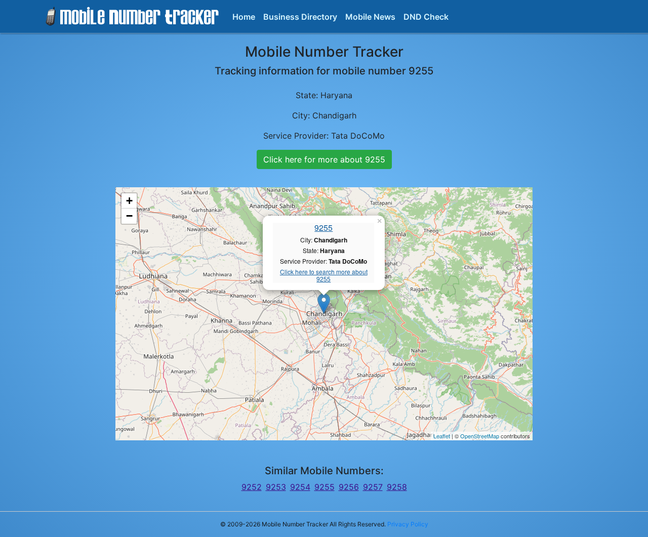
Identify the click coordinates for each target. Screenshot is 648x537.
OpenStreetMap (479, 436)
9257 (373, 487)
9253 (276, 487)
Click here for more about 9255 (324, 159)
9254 (300, 487)
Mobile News (370, 17)
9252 (251, 487)
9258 (397, 487)
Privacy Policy (407, 524)
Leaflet (441, 436)
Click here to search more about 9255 (324, 275)
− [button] (129, 216)
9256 (349, 487)
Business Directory (300, 17)
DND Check (426, 17)
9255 (323, 227)
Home (243, 17)
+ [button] (129, 200)
